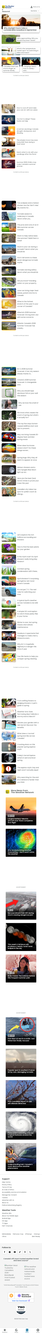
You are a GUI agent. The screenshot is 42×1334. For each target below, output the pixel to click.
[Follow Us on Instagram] (9, 1252)
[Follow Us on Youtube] (14, 1252)
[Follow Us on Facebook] (4, 1252)
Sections (34, 11)
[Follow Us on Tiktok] (19, 1252)
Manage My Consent (9, 1195)
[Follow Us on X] (30, 1252)
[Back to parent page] (6, 9)
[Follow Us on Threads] (25, 1252)
